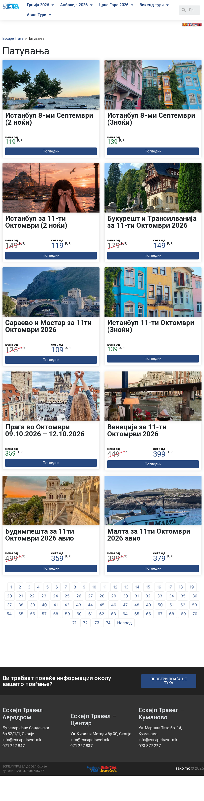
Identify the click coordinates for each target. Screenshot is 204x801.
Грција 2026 (38, 4)
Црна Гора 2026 (113, 4)
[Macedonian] (184, 25)
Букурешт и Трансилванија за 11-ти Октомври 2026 (152, 221)
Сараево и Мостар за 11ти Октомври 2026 (48, 326)
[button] (51, 151)
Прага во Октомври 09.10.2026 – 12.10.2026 (45, 430)
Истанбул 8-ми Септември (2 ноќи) (49, 118)
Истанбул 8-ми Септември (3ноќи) (151, 118)
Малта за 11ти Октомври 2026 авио (148, 534)
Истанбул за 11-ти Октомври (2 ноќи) (36, 221)
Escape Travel (13, 38)
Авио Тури (36, 14)
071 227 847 (13, 745)
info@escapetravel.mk (21, 739)
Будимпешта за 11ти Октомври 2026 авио (39, 534)
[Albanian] (199, 25)
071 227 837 (81, 745)
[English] (189, 25)
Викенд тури (152, 4)
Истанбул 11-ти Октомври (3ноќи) (150, 326)
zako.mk (182, 768)
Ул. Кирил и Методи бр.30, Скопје (100, 733)
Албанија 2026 (74, 4)
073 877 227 (150, 745)
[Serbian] (194, 25)
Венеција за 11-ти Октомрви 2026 (136, 430)
